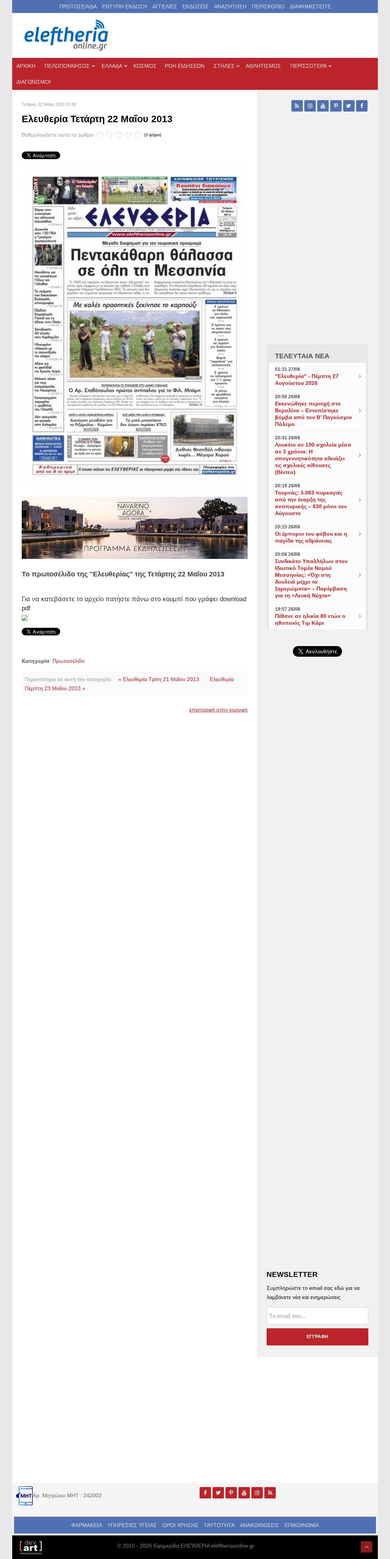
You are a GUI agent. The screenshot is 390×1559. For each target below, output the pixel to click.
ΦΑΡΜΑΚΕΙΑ (86, 1525)
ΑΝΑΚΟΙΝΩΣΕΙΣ (259, 1525)
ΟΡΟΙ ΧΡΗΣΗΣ (180, 1525)
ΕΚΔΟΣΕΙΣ (195, 6)
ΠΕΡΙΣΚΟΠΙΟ (268, 6)
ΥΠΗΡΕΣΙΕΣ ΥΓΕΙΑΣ (132, 1525)
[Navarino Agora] (135, 527)
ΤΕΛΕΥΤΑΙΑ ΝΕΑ (302, 356)
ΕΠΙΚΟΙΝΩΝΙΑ (302, 1525)
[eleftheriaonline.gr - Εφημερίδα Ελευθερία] (67, 35)
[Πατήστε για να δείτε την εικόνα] (135, 327)
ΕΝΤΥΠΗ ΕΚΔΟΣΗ (124, 6)
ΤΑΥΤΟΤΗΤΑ (219, 1525)
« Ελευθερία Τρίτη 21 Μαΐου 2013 (158, 679)
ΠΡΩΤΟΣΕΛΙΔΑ (78, 6)
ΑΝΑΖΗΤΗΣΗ (230, 6)
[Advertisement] (317, 838)
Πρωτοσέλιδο (69, 661)
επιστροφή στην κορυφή (218, 710)
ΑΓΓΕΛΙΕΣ (164, 6)
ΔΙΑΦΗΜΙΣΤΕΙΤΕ (310, 6)
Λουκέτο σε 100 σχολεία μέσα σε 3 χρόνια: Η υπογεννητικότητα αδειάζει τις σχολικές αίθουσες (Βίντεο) (313, 458)
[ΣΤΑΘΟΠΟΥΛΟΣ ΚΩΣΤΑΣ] (30, 1546)
